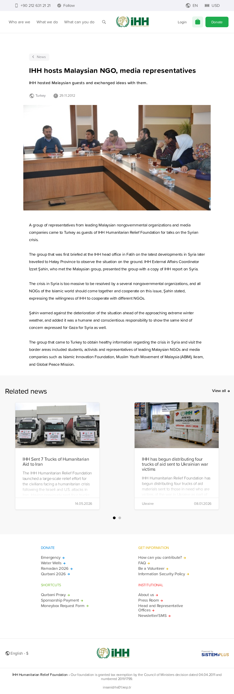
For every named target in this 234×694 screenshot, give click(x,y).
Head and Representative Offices (160, 608)
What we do (47, 22)
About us (146, 594)
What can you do (79, 22)
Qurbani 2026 (53, 574)
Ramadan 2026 (55, 568)
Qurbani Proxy (53, 594)
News (41, 56)
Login (182, 21)
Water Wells (51, 563)
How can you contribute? (160, 557)
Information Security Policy (161, 574)
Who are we (19, 22)
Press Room (148, 600)
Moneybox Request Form (63, 605)
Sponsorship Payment (60, 600)
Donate (217, 21)
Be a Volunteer (151, 568)
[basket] (197, 21)
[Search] (104, 22)
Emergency (51, 557)
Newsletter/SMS (152, 615)
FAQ (142, 563)
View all (219, 390)
